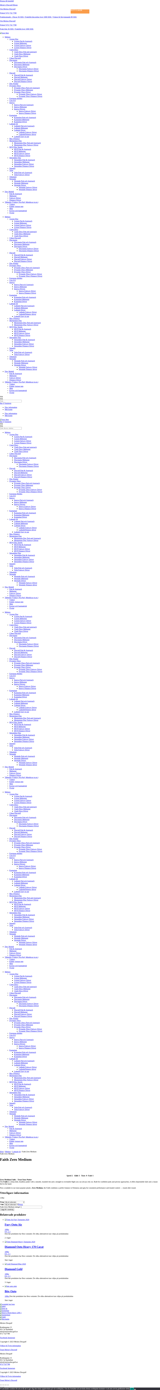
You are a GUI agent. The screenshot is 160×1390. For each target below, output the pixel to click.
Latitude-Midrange (21, 128)
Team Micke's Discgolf (8, 1350)
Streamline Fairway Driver (24, 164)
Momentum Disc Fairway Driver (26, 145)
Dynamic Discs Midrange (23, 90)
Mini (11, 209)
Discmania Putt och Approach (25, 62)
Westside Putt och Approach (24, 181)
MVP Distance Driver (22, 156)
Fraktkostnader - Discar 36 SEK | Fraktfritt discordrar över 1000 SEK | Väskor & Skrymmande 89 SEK (38, 17)
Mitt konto (8, 409)
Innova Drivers (19, 109)
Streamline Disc (15, 158)
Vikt (2, 1204)
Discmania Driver (20, 67)
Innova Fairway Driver (27, 111)
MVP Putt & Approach (22, 149)
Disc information (11, 407)
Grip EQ (12, 101)
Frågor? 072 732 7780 (8, 13)
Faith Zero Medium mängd (10, 1207)
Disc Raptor (13, 84)
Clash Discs (13, 50)
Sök (1, 397)
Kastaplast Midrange (21, 120)
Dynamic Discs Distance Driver (30, 96)
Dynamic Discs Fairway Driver (30, 94)
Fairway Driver (15, 198)
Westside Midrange (21, 183)
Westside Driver (20, 185)
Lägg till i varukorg (7, 1209)
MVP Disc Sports (15, 147)
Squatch (12, 168)
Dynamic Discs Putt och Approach (27, 88)
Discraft (12, 73)
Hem (2, 1152)
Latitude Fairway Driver (28, 132)
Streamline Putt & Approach (24, 160)
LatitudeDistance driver (27, 134)
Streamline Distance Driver (24, 166)
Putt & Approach (15, 194)
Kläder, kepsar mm (16, 206)
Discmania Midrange (22, 65)
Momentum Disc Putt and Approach (27, 143)
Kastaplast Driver (20, 122)
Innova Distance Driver (27, 113)
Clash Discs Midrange (22, 54)
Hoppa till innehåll (7, 1)
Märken (7, 37)
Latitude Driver (19, 130)
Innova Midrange (20, 107)
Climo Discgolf (15, 58)
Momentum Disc (15, 141)
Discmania (13, 60)
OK (132, 1389)
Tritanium (13, 177)
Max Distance (14, 139)
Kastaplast (13, 115)
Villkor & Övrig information (10, 1346)
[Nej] (135, 1389)
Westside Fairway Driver (28, 187)
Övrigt (11, 213)
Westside (12, 179)
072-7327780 (5, 1364)
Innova (12, 103)
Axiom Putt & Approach (23, 41)
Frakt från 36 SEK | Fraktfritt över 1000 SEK (16, 29)
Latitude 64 (13, 124)
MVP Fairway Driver (22, 154)
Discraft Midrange (21, 77)
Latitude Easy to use (21, 137)
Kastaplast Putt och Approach (25, 118)
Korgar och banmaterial (18, 211)
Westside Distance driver (28, 190)
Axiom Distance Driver (22, 48)
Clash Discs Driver (21, 56)
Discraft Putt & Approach (23, 75)
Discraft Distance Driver (23, 81)
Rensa (20, 1204)
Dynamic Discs (15, 86)
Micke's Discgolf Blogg (9, 5)
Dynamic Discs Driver (22, 92)
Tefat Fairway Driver (22, 175)
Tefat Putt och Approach (23, 173)
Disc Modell (9, 192)
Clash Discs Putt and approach (25, 52)
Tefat (11, 170)
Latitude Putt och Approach (24, 126)
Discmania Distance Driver (29, 71)
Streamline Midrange (22, 162)
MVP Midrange (20, 151)
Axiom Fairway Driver (22, 45)
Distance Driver (15, 200)
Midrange (13, 196)
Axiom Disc (13, 39)
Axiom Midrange (20, 43)
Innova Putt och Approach (23, 105)
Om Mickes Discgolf (7, 9)
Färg (2, 1202)
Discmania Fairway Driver (28, 69)
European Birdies (15, 98)
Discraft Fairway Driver (23, 79)
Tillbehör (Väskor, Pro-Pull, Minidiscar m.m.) (21, 202)
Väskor (12, 204)
